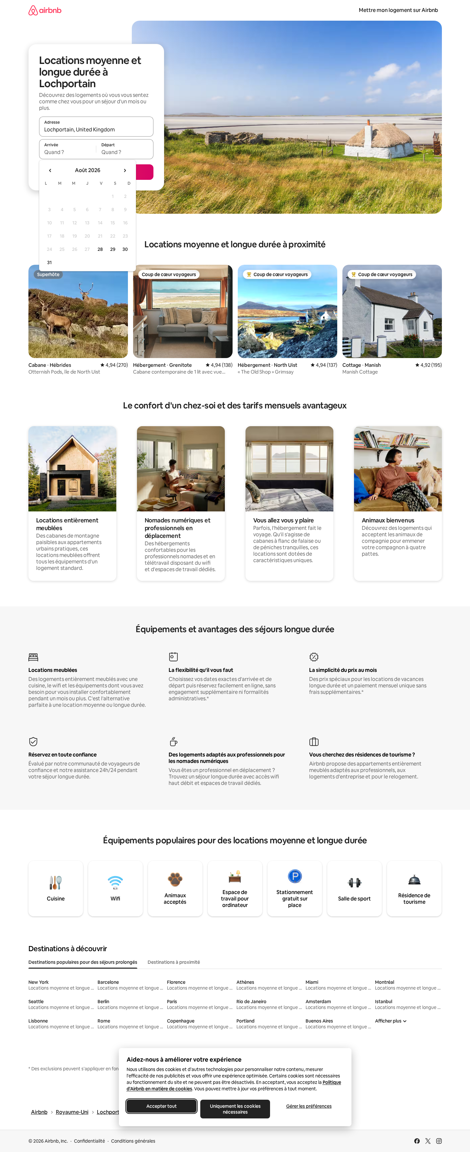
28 (100, 249)
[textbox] (67, 152)
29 (112, 249)
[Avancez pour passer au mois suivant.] (125, 170)
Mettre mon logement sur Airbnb (398, 10)
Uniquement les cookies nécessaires (235, 1109)
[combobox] (96, 129)
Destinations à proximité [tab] (174, 962)
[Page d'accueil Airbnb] (44, 10)
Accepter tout (161, 1106)
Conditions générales (133, 1141)
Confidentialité (89, 1141)
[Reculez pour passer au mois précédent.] (50, 170)
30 (125, 249)
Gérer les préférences (308, 1106)
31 (49, 262)
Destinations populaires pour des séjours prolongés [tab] (82, 962)
